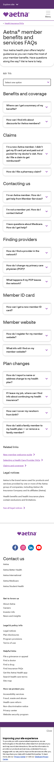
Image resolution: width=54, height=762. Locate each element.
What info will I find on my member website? (20, 350)
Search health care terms (15, 676)
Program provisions (12, 638)
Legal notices (9, 630)
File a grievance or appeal (15, 656)
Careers (7, 607)
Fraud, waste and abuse (14, 698)
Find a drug (8, 664)
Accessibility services (13, 694)
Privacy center (10, 710)
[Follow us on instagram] (23, 548)
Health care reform (12, 702)
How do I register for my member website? (24, 335)
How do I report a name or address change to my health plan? (22, 379)
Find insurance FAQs (13, 668)
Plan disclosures (11, 634)
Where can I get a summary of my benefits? (24, 107)
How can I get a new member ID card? (24, 308)
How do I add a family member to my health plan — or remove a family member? (24, 429)
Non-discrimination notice (15, 706)
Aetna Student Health (13, 586)
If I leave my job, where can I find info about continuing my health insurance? (24, 397)
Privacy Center (20, 757)
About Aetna (9, 603)
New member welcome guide (17, 454)
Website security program (15, 714)
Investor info (9, 611)
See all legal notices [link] (12, 507)
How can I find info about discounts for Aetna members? (23, 121)
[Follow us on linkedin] (31, 548)
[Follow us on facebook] (15, 548)
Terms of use (9, 642)
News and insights (12, 615)
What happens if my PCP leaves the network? (23, 281)
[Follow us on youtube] (39, 548)
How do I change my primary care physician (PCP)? (24, 267)
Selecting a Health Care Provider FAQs (21, 460)
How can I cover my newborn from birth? (22, 412)
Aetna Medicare (11, 580)
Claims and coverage (13, 465)
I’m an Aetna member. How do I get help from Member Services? (24, 197)
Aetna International (12, 575)
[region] (27, 744)
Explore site (9, 4)
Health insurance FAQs (14, 23)
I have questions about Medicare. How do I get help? (24, 226)
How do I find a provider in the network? (22, 252)
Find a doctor (9, 660)
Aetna (6, 564)
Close (49, 730)
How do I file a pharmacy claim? (23, 171)
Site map (7, 680)
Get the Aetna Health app (15, 672)
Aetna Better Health (12, 569)
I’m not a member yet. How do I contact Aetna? (23, 211)
